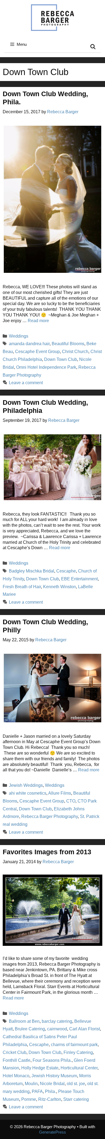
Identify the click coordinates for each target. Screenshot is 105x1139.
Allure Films (59, 793)
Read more (38, 320)
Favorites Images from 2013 (47, 852)
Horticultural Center (79, 1068)
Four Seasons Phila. (52, 1060)
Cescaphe (66, 571)
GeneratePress (52, 1132)
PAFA (37, 1091)
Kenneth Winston (59, 586)
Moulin (31, 1083)
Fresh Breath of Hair (22, 586)
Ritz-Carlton (49, 1099)
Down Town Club (60, 359)
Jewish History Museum (54, 1075)
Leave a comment (26, 382)
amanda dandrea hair (29, 343)
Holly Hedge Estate (39, 1068)
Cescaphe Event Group (37, 351)
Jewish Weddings (26, 785)
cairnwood (57, 1029)
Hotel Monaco (16, 1075)
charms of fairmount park (74, 1044)
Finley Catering (78, 1052)
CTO (70, 801)
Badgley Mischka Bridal (31, 571)
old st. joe (76, 1083)
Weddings (18, 336)
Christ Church (75, 351)
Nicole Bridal (52, 1083)
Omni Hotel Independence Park (46, 367)
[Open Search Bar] (93, 47)
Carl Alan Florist (84, 1029)
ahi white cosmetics (27, 793)
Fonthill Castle (16, 1060)
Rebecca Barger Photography (49, 816)
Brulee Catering (30, 1029)
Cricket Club (14, 1052)
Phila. (50, 1091)
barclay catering (57, 1021)
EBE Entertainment (79, 579)
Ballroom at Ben (24, 1021)
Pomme (28, 1099)
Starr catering (76, 1099)
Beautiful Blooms (68, 343)
